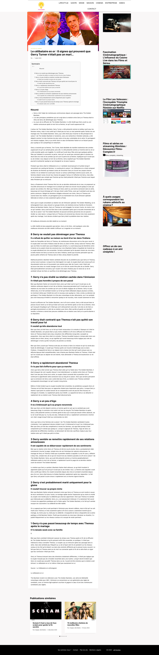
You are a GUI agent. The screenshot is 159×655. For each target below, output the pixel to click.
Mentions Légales (95, 650)
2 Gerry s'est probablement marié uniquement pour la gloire (52, 97)
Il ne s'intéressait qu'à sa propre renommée (48, 91)
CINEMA (99, 3)
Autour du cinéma (36, 48)
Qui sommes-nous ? (64, 650)
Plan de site (84, 650)
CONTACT (92, 9)
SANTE (74, 3)
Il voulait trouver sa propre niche (46, 99)
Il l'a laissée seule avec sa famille (46, 103)
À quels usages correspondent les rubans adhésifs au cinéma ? (114, 201)
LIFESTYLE (63, 3)
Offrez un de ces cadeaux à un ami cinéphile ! (113, 249)
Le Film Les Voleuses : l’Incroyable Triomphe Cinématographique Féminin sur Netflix (115, 103)
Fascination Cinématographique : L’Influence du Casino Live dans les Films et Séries (115, 58)
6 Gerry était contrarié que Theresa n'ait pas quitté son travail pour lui (55, 81)
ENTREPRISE (111, 3)
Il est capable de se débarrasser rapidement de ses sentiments (54, 95)
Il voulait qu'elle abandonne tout (45, 83)
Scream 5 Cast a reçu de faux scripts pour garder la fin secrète (44, 625)
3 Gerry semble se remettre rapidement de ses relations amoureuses (55, 93)
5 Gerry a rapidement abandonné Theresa (47, 85)
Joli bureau (117, 650)
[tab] (59, 636)
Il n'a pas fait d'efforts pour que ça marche (48, 87)
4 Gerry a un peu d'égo (41, 89)
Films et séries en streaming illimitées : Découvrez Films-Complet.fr (115, 147)
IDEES (122, 3)
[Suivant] (93, 618)
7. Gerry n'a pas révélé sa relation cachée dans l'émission (51, 77)
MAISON (90, 3)
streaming (119, 155)
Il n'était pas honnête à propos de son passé (49, 79)
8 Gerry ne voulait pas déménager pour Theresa (48, 73)
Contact (75, 650)
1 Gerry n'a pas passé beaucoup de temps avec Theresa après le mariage (56, 102)
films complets (111, 155)
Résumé (41, 68)
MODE (81, 3)
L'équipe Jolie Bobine (40, 630)
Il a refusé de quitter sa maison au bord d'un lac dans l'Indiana (54, 75)
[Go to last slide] (33, 618)
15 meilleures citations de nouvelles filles (77, 624)
